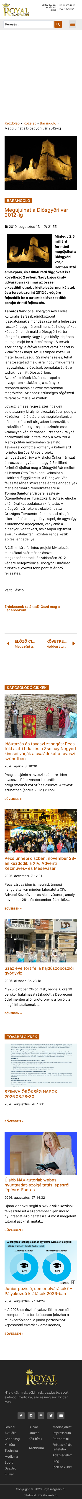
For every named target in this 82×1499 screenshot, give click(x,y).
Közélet (30, 123)
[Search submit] (58, 24)
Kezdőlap (12, 123)
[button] (72, 24)
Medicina (11, 1456)
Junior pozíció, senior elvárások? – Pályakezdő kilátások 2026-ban (38, 1291)
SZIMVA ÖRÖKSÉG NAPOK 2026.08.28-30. (31, 1094)
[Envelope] (60, 1415)
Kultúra (10, 1445)
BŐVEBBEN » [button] (13, 799)
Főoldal (10, 1427)
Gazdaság (12, 1439)
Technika (11, 1450)
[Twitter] (50, 1415)
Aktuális (10, 1433)
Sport (9, 1462)
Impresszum (62, 1433)
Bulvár (9, 1474)
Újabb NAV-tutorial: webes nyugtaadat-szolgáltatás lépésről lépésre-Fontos (37, 1185)
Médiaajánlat (62, 1427)
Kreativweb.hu (48, 1495)
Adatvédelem (62, 1455)
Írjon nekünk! (62, 1467)
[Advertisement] (41, 78)
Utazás (34, 1433)
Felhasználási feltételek (62, 1447)
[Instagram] (41, 1415)
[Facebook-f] (21, 1415)
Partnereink (61, 1439)
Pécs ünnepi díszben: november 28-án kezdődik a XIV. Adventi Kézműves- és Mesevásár (40, 863)
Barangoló (48, 123)
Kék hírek (35, 1439)
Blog (56, 1461)
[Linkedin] (31, 1415)
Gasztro (10, 1468)
